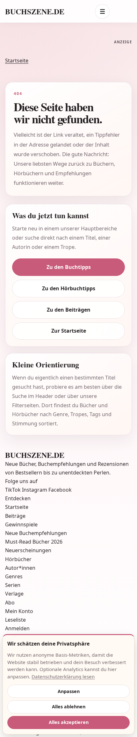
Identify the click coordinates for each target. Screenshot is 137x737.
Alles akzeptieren (69, 722)
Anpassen (69, 691)
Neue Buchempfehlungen (36, 533)
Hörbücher (18, 559)
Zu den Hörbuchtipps (68, 288)
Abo (10, 602)
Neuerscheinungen (28, 550)
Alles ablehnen (68, 707)
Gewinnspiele (21, 524)
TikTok (13, 489)
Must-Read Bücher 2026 (33, 541)
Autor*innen (20, 567)
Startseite (16, 60)
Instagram (35, 489)
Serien (12, 585)
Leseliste (15, 619)
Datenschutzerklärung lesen (63, 676)
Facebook (60, 489)
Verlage (14, 593)
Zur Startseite (68, 330)
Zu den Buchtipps (69, 267)
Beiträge (15, 515)
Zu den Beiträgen (68, 309)
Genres (14, 576)
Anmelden (17, 628)
